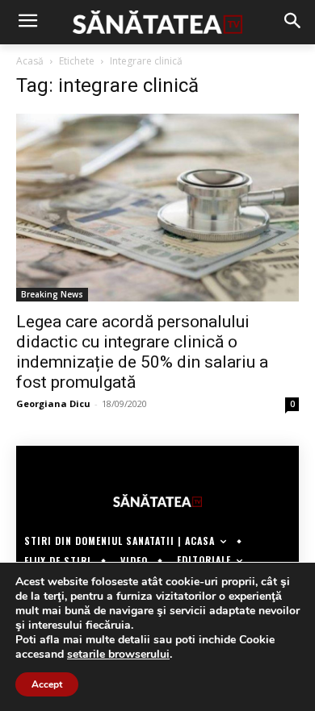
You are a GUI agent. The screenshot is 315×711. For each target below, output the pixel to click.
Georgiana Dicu (53, 403)
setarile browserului (118, 654)
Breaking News (52, 294)
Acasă (30, 61)
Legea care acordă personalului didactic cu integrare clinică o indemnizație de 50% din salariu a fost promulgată (142, 352)
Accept (47, 684)
